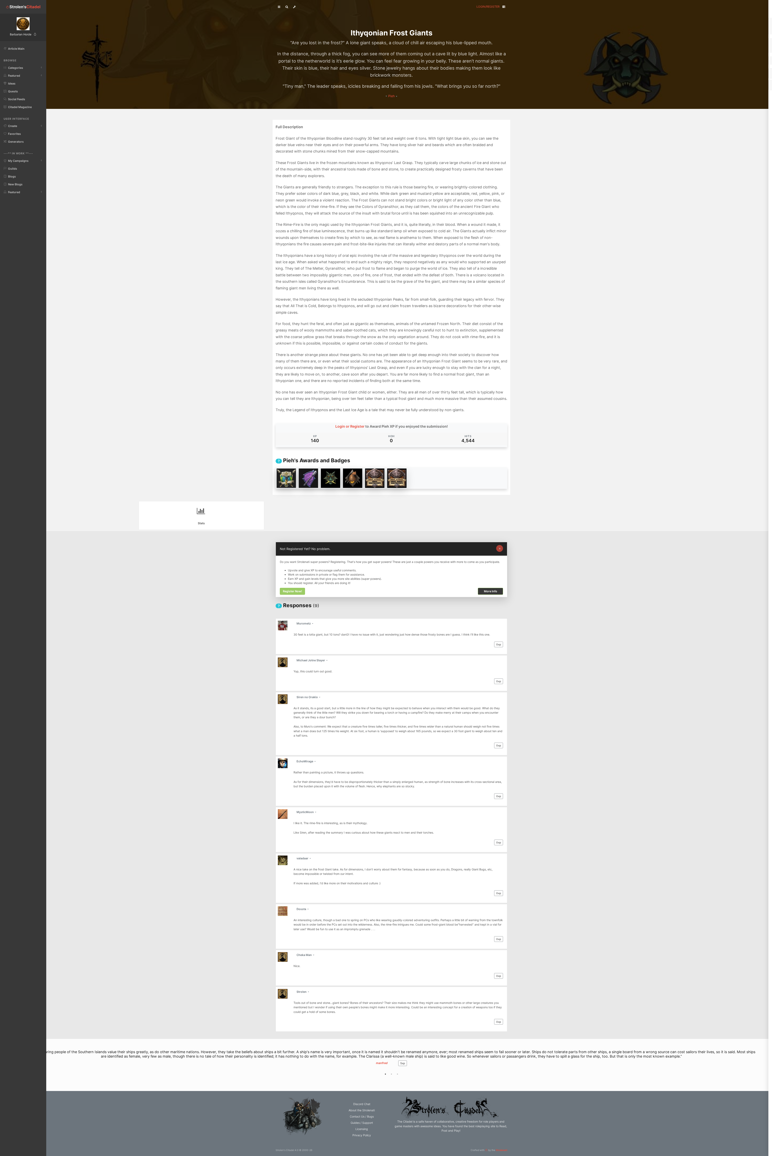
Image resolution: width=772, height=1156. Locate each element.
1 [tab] (385, 1074)
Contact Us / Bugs (362, 1116)
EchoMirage (305, 761)
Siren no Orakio (307, 697)
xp (498, 644)
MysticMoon (305, 812)
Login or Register (349, 426)
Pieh (392, 96)
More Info (490, 591)
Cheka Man (304, 955)
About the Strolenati (362, 1110)
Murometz (304, 623)
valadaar (303, 858)
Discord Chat (361, 1104)
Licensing (361, 1129)
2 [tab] (391, 1074)
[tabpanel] (391, 1062)
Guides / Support (362, 1122)
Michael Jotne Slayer (311, 660)
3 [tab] (397, 1074)
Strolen (302, 991)
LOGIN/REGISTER (488, 6)
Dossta (302, 909)
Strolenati (501, 1150)
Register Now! (292, 591)
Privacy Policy (361, 1135)
